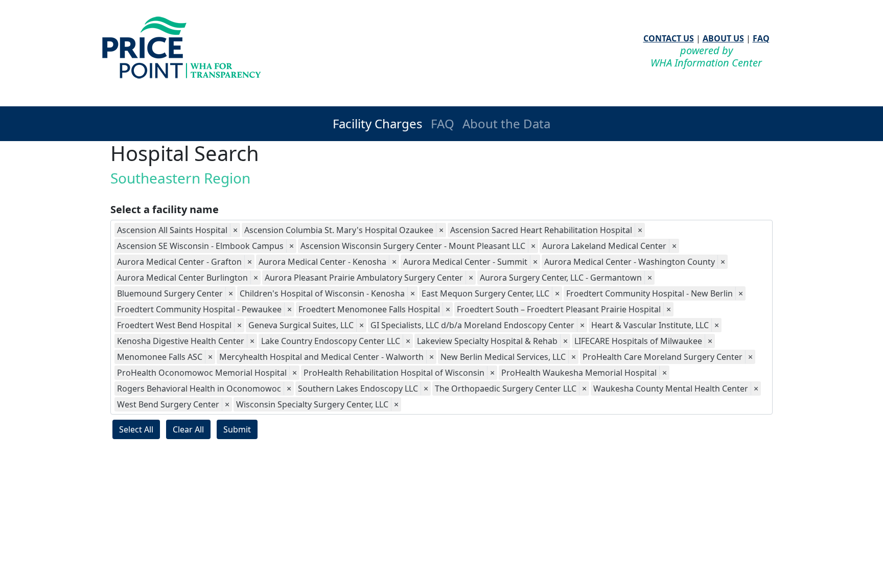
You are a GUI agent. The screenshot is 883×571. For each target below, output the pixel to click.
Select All (136, 429)
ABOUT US (723, 38)
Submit (237, 429)
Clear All (188, 429)
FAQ (761, 38)
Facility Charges (378, 123)
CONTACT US (668, 38)
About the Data (506, 123)
